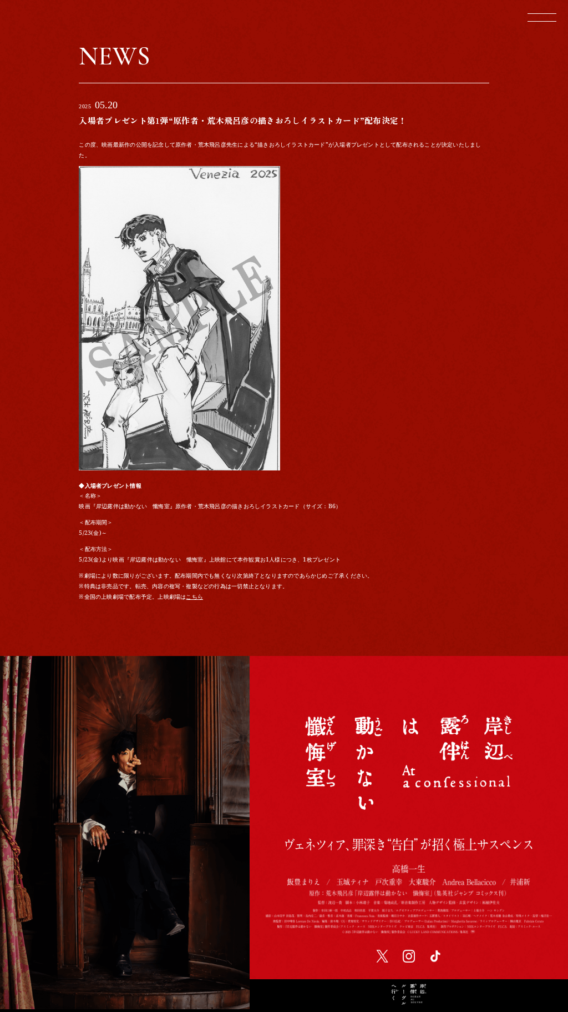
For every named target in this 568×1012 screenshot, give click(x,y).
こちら (194, 596)
